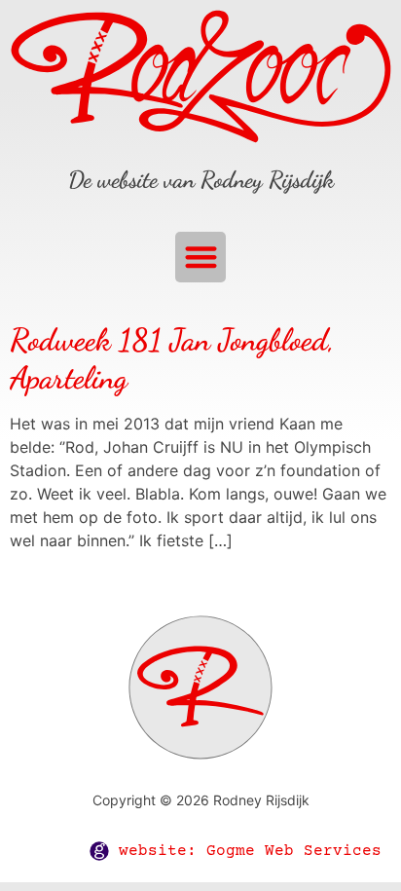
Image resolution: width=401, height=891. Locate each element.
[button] (201, 257)
